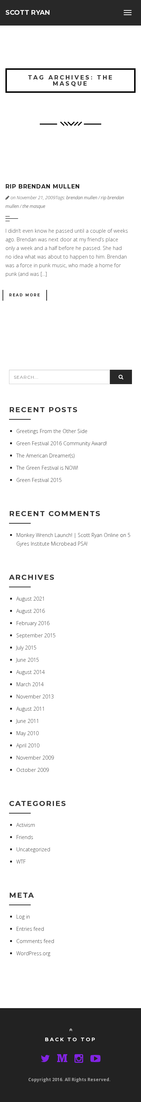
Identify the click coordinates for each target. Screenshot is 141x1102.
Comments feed (35, 941)
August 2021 (30, 598)
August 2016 (30, 610)
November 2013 (35, 696)
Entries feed (30, 928)
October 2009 (32, 769)
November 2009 (35, 757)
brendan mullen (81, 198)
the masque (33, 206)
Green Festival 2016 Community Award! (61, 443)
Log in (23, 916)
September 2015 (36, 635)
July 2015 (26, 647)
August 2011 (30, 708)
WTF (21, 861)
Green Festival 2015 (39, 480)
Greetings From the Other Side (51, 431)
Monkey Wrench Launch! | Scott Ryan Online (67, 535)
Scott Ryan (27, 13)
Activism (25, 824)
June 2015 (27, 659)
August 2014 (30, 672)
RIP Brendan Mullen (42, 186)
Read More (24, 295)
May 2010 (27, 733)
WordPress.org (33, 953)
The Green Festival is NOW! (47, 467)
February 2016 (33, 623)
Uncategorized (33, 849)
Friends (24, 837)
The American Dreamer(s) (45, 455)
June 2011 (27, 721)
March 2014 (30, 684)
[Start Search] (120, 377)
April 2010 (27, 745)
